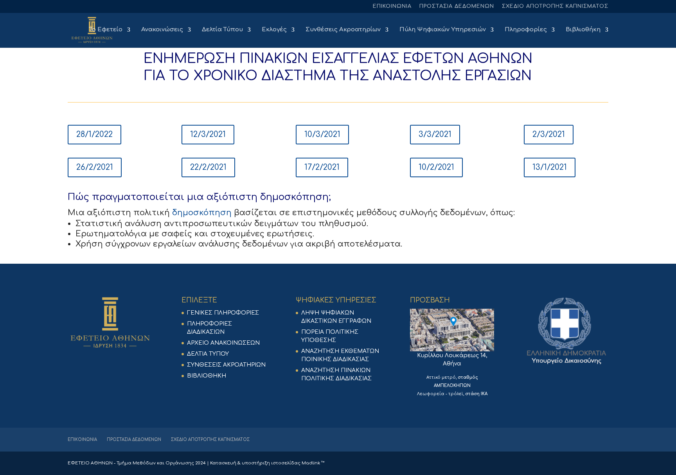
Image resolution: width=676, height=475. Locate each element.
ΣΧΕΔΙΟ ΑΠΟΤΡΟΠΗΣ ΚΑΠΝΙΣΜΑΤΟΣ (555, 6)
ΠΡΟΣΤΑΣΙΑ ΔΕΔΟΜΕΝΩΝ (456, 6)
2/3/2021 (548, 134)
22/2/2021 (208, 167)
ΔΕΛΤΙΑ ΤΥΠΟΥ (208, 354)
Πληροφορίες (526, 30)
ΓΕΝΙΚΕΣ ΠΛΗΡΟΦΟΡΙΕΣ (223, 313)
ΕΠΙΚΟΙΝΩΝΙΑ (392, 6)
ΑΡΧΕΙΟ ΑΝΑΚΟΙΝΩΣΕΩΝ (223, 343)
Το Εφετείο (105, 30)
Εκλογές (274, 30)
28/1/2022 (94, 134)
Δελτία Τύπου (222, 30)
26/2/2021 (94, 167)
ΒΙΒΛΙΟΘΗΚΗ (206, 376)
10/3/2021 (322, 134)
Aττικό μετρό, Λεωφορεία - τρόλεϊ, (452, 385)
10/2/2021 (436, 167)
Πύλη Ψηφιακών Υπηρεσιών (442, 30)
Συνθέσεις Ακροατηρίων (343, 30)
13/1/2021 (549, 167)
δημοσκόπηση (294, 197)
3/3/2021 (435, 134)
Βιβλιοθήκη (583, 30)
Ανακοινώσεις (162, 30)
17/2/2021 (322, 167)
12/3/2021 (208, 134)
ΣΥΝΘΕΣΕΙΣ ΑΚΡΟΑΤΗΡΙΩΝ (226, 365)
